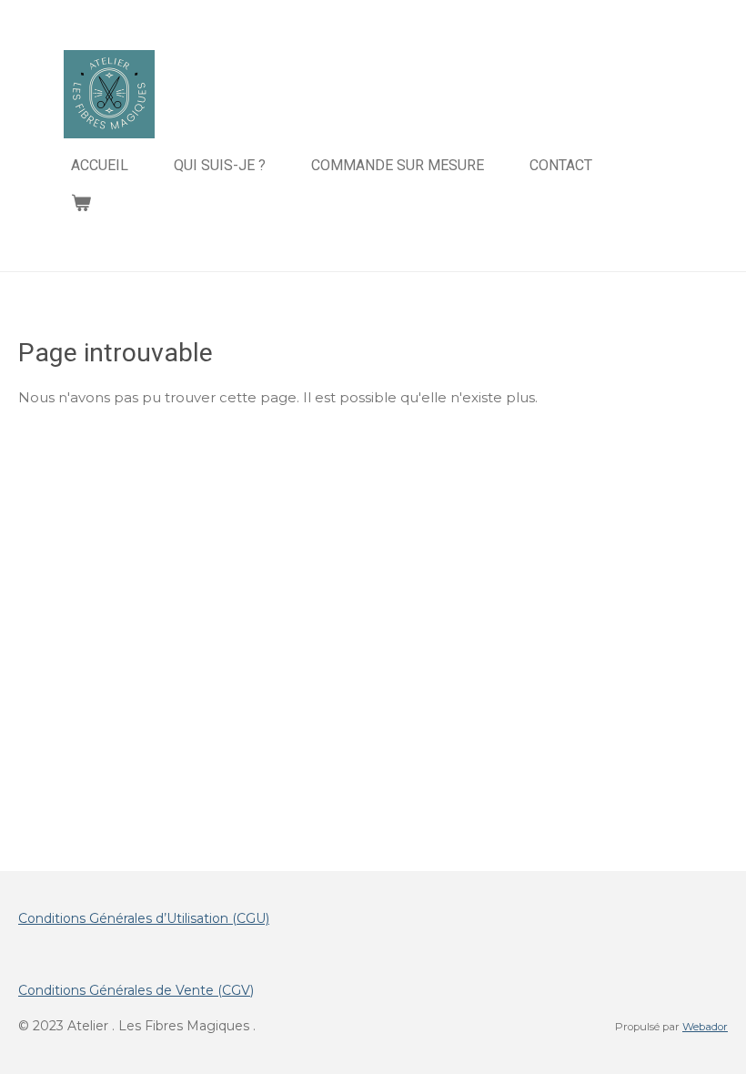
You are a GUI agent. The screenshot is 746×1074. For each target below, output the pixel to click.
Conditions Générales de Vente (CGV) (136, 990)
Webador (705, 1026)
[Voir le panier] (81, 202)
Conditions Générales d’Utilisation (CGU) (143, 918)
